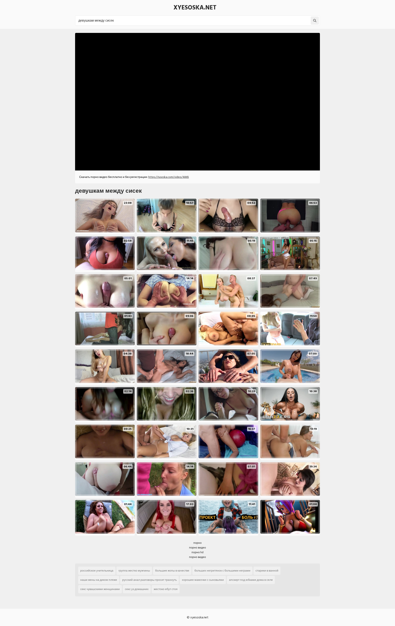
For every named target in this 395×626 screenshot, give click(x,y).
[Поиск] (315, 20)
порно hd (197, 552)
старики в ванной (267, 570)
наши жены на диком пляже (98, 579)
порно (197, 542)
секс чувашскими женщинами (100, 589)
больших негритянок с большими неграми (222, 570)
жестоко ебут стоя (166, 589)
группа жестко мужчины (134, 570)
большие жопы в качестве (172, 570)
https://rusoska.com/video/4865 (168, 177)
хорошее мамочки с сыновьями (203, 579)
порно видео (197, 547)
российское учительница (96, 570)
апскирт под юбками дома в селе (251, 579)
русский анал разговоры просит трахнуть (149, 579)
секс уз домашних (137, 589)
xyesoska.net (194, 8)
